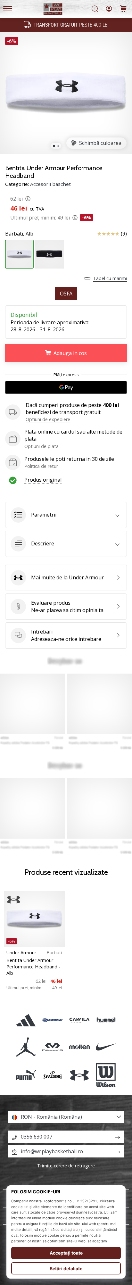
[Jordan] (26, 1046)
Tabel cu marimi (110, 278)
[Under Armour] (79, 1075)
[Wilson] (106, 1075)
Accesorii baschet (50, 184)
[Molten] (79, 1046)
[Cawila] (79, 1020)
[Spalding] (52, 1075)
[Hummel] (106, 1020)
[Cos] (123, 9)
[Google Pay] (66, 387)
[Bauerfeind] (52, 1020)
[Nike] (106, 1046)
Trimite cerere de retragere (66, 1166)
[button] (66, 515)
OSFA (66, 293)
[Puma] (26, 1075)
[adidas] (26, 1020)
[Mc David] (52, 1046)
